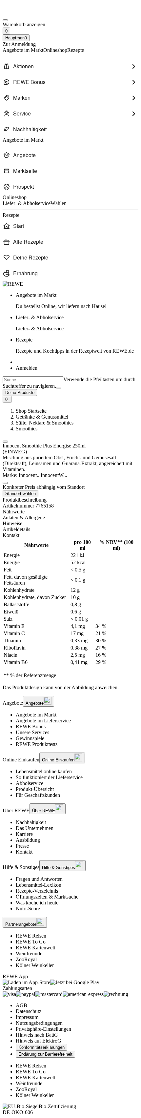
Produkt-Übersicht (35, 789)
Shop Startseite (31, 411)
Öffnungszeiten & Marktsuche (47, 897)
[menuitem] (70, 66)
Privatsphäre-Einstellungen (43, 1029)
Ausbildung (28, 840)
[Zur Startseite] (25, 12)
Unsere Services (32, 732)
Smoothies (26, 428)
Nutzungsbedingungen (39, 1023)
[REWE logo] (13, 284)
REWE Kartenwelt (35, 947)
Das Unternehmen (34, 828)
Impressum (27, 1017)
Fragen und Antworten (39, 879)
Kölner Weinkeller (35, 965)
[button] (5, 442)
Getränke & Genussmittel (42, 417)
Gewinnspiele (30, 738)
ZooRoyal (26, 959)
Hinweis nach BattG (37, 1035)
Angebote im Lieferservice (43, 720)
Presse (22, 846)
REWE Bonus (31, 726)
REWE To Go (31, 941)
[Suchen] (58, 388)
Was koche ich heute (37, 902)
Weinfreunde (29, 953)
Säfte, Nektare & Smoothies (44, 422)
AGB (21, 1005)
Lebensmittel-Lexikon (38, 885)
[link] (77, 300)
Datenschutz (28, 1011)
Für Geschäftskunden (38, 795)
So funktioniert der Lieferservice (49, 777)
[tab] (70, 512)
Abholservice (29, 783)
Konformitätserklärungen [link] (41, 1047)
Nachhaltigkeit (31, 822)
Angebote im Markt (36, 714)
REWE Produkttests (36, 744)
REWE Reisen (31, 936)
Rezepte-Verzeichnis (37, 891)
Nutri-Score (28, 908)
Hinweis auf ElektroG (38, 1041)
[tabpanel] (70, 608)
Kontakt (24, 852)
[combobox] (33, 379)
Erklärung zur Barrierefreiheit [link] (45, 1054)
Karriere (24, 834)
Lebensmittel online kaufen (44, 771)
